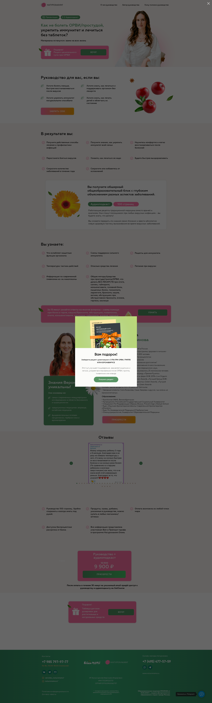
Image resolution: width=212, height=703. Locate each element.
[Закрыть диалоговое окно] (208, 3)
